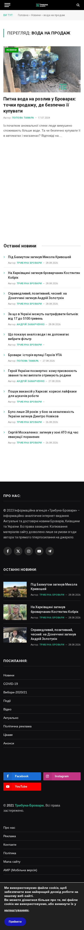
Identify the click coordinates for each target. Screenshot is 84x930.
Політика (9, 853)
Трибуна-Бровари (29, 805)
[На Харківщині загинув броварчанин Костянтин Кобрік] (15, 612)
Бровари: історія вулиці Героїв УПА (35, 355)
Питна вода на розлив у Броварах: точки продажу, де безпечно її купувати (39, 105)
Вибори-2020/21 (15, 692)
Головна (23, 15)
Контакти (9, 844)
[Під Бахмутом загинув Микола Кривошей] (15, 589)
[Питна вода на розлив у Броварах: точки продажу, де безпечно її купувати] (42, 69)
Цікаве (8, 735)
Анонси (8, 743)
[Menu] (7, 5)
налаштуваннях (16, 910)
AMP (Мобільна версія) (20, 870)
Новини (36, 15)
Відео (7, 709)
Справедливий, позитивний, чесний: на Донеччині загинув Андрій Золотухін (53, 634)
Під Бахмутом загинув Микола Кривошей (39, 257)
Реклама (9, 836)
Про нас (9, 827)
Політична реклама (17, 726)
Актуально (10, 718)
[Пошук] (78, 5)
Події (7, 701)
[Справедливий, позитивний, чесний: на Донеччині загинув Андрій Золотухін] (15, 635)
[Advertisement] (42, 191)
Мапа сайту (11, 861)
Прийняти (15, 922)
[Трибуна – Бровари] (42, 5)
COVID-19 (10, 684)
